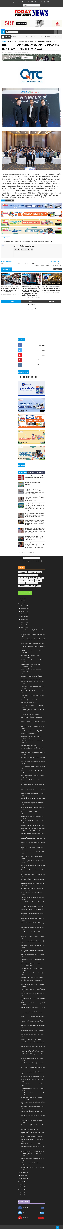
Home (3, 41)
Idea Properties (23, 577)
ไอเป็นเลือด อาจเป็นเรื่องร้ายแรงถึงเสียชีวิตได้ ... (32, 977)
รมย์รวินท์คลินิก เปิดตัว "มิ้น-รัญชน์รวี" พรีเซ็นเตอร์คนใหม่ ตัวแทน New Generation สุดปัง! (35, 499)
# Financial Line (9, 200)
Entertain (54, 36)
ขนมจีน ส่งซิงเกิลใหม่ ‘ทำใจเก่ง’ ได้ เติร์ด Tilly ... (32, 1051)
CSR (30, 575)
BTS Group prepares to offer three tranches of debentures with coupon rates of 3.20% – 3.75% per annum (10, 289)
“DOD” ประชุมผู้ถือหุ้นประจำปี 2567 (30, 714)
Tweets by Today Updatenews (26, 552)
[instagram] (45, 2)
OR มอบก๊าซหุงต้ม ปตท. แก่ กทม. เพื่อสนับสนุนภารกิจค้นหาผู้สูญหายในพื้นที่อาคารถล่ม (34, 538)
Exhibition (21, 583)
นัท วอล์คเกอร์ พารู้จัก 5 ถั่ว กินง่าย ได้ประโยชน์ (32, 643)
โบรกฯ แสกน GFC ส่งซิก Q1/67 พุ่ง (29, 1129)
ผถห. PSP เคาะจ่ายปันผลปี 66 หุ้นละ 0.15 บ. (32, 831)
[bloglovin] (32, 2)
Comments (40, 472)
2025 (21, 600)
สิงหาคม (23, 616)
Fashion (28, 583)
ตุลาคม (23, 611)
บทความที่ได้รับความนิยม (22, 473)
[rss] (38, 2)
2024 (21, 603)
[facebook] (22, 2)
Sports (35, 575)
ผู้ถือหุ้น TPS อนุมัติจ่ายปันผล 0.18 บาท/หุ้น (31, 1136)
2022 (21, 1184)
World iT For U (23, 575)
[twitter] (25, 2)
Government (33, 577)
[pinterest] (29, 2)
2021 (21, 1187)
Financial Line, (25, 52)
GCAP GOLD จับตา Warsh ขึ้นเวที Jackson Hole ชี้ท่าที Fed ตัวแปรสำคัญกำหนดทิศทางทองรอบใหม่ (51, 288)
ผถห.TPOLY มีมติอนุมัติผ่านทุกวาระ (29, 745)
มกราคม (23, 1178)
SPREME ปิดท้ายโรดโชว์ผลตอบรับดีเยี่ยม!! (31, 1144)
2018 (21, 1195)
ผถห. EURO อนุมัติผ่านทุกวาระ (28, 702)
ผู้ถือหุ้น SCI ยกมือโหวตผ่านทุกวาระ (29, 733)
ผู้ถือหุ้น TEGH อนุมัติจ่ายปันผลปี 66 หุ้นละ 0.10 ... (33, 828)
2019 (21, 1192)
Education (38, 580)
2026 (21, 598)
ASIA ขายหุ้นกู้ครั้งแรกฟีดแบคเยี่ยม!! (29, 700)
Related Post (6, 269)
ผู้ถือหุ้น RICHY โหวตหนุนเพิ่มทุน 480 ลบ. (31, 669)
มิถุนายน (23, 622)
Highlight (31, 472)
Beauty (35, 583)
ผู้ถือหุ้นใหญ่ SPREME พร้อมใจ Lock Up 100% (32, 825)
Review (38, 585)
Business (39, 572)
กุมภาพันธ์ (23, 1175)
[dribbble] (35, 2)
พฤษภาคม (23, 625)
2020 (21, 1189)
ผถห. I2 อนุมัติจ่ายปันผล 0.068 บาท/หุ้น (30, 679)
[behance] (41, 2)
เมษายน (23, 627)
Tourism (41, 577)
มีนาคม (23, 1172)
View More (58, 269)
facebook (51, 301)
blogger (11, 301)
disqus (31, 301)
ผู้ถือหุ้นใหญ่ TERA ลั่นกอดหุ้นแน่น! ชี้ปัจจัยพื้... (32, 676)
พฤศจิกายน (24, 608)
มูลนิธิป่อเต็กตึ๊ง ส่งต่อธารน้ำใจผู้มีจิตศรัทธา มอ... (33, 1076)
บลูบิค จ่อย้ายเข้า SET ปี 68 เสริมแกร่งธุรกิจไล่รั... (33, 1151)
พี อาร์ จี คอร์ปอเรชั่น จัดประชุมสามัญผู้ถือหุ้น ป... (33, 906)
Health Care (22, 580)
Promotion (30, 580)
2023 (21, 1181)
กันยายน (23, 614)
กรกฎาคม (23, 619)
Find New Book (23, 585)
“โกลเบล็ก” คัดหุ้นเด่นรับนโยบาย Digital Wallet (32, 731)
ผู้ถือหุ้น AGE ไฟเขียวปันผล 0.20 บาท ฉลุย (31, 1039)
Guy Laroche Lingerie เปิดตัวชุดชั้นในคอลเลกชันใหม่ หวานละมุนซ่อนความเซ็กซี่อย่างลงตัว (34, 515)
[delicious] (48, 2)
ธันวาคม (23, 606)
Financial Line (10, 41)
